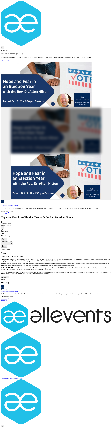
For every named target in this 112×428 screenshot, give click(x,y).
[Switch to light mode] (2, 47)
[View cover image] (46, 85)
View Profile (4, 213)
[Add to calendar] (2, 227)
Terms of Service (19, 378)
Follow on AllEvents (6, 61)
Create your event (5, 378)
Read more (3, 277)
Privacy (12, 378)
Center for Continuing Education (9, 205)
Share (4, 239)
